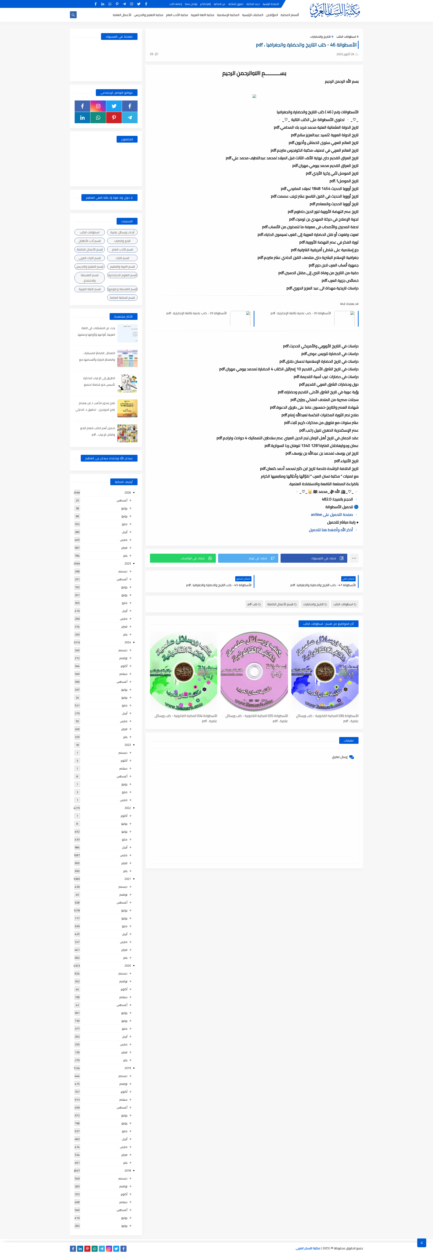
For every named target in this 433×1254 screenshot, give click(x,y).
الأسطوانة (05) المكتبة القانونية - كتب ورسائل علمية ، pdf (257, 718)
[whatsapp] (110, 4)
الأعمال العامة (122, 15)
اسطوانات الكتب (346, 36)
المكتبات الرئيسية (252, 15)
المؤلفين (272, 15)
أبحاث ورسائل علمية (122, 232)
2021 (127, 878)
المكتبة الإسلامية (228, 15)
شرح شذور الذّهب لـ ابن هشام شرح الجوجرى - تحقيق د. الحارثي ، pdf (95, 409)
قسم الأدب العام (122, 249)
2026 (127, 492)
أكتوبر (124, 666)
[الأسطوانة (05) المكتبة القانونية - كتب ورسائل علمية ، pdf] (254, 672)
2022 (127, 807)
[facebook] (146, 4)
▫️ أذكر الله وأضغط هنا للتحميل (334, 529)
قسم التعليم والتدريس (90, 266)
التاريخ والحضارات (320, 36)
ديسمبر (122, 571)
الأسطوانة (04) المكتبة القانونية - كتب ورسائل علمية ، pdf (186, 718)
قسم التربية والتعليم (122, 266)
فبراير (124, 547)
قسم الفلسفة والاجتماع (90, 277)
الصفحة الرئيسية (271, 4)
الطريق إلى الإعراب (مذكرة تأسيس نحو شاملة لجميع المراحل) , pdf (99, 384)
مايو (124, 524)
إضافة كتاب (175, 4)
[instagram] (132, 4)
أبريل (124, 532)
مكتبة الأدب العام (177, 15)
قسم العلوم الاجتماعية (122, 275)
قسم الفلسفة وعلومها (122, 289)
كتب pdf (253, 604)
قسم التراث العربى (89, 258)
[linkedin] (103, 4)
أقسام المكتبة (290, 15)
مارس (123, 539)
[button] (314, 558)
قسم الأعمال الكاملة (280, 604)
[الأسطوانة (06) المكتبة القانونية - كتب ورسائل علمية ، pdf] (325, 672)
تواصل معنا (191, 4)
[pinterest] (117, 4)
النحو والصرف (122, 241)
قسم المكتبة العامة (122, 297)
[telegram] (124, 4)
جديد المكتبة (253, 4)
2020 (127, 965)
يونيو (124, 516)
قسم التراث (122, 258)
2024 (127, 642)
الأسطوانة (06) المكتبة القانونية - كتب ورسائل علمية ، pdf (327, 718)
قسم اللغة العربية (90, 289)
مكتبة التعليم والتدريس (148, 15)
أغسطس (122, 500)
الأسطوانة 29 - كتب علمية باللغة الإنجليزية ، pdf (196, 313)
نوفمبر (123, 658)
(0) (152, 54)
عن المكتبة (220, 4)
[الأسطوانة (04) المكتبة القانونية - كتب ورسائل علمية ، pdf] (183, 672)
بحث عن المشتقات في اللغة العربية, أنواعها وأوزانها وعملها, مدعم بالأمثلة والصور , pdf (96, 334)
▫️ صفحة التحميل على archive (335, 514)
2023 (127, 744)
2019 (127, 1068)
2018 (127, 1170)
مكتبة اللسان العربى (308, 1248)
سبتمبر (123, 673)
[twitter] (139, 4)
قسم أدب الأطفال (89, 241)
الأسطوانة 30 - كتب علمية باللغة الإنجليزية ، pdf (301, 313)
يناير (125, 555)
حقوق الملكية (236, 4)
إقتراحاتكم (205, 4)
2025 (127, 563)
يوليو (124, 508)
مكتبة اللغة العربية (202, 15)
